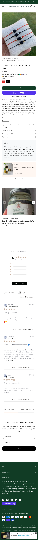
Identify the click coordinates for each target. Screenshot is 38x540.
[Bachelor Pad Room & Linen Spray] (8, 169)
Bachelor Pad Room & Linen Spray (24, 167)
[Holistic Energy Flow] (19, 6)
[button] (31, 6)
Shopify (26, 513)
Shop (3, 466)
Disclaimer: (5, 137)
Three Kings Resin (23, 535)
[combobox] (27, 297)
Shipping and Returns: (9, 134)
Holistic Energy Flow (12, 513)
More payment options (19, 96)
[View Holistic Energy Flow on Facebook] (11, 499)
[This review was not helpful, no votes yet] (32, 329)
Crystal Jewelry (12, 59)
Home (4, 59)
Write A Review (19, 283)
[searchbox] (11, 292)
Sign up (19, 448)
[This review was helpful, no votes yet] (29, 329)
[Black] (8, 81)
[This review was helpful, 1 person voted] (29, 400)
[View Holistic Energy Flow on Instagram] (3, 499)
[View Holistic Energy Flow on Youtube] (20, 499)
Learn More (5, 226)
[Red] (3, 81)
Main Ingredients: (7, 131)
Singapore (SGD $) (7, 509)
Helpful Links (6, 472)
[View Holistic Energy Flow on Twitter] (16, 499)
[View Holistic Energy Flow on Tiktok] (7, 499)
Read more (5, 121)
